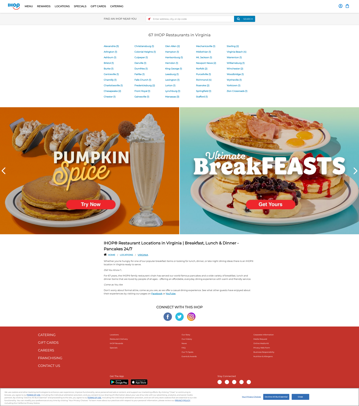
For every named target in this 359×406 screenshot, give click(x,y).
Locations (127, 255)
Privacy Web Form (261, 348)
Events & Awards (189, 356)
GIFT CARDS (98, 6)
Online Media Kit (261, 343)
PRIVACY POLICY (182, 400)
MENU (29, 6)
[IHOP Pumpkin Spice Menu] (89, 170)
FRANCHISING (50, 358)
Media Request (260, 339)
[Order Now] (347, 6)
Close (300, 397)
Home (112, 255)
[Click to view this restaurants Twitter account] (179, 316)
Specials (113, 348)
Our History (187, 339)
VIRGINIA (143, 255)
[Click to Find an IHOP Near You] (149, 19)
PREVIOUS (3, 170)
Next (355, 170)
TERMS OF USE (33, 395)
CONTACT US (49, 366)
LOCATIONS (62, 6)
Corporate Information (263, 335)
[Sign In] (340, 6)
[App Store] (139, 382)
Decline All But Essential (276, 397)
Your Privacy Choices (251, 397)
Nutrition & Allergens (263, 356)
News (184, 343)
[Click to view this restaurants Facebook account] (168, 316)
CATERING (116, 6)
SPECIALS (80, 6)
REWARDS (43, 6)
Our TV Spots (187, 352)
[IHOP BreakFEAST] (269, 170)
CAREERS (46, 350)
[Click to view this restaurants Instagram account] (191, 316)
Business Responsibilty (263, 352)
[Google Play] (119, 382)
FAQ (184, 348)
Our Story (186, 335)
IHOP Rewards (116, 343)
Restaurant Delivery (119, 339)
